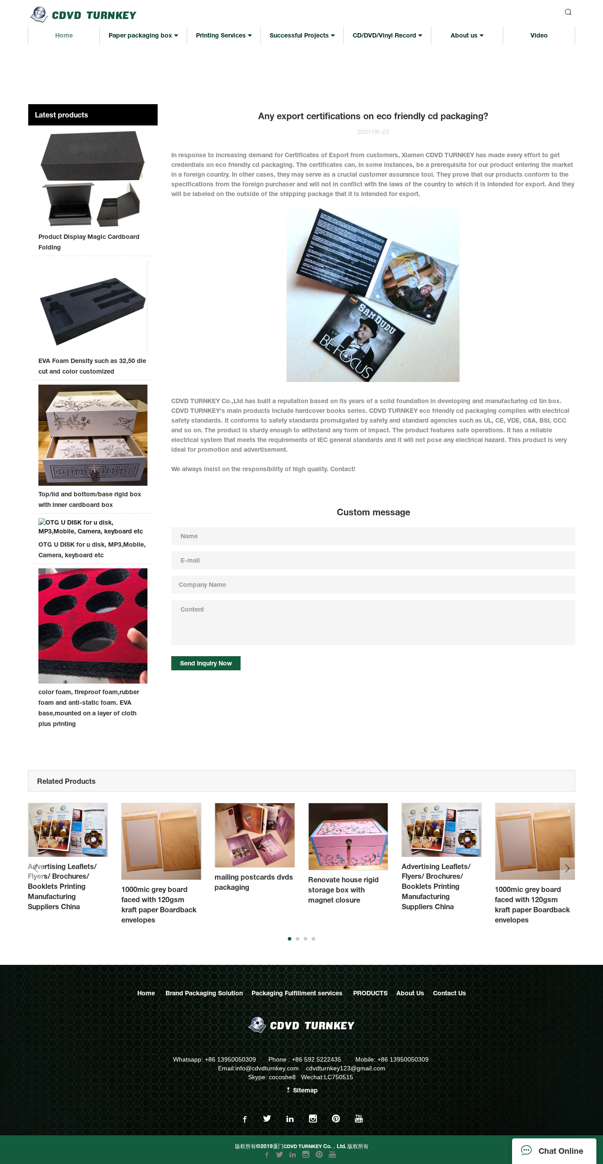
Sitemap (304, 1090)
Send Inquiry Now (206, 663)
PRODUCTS (370, 993)
